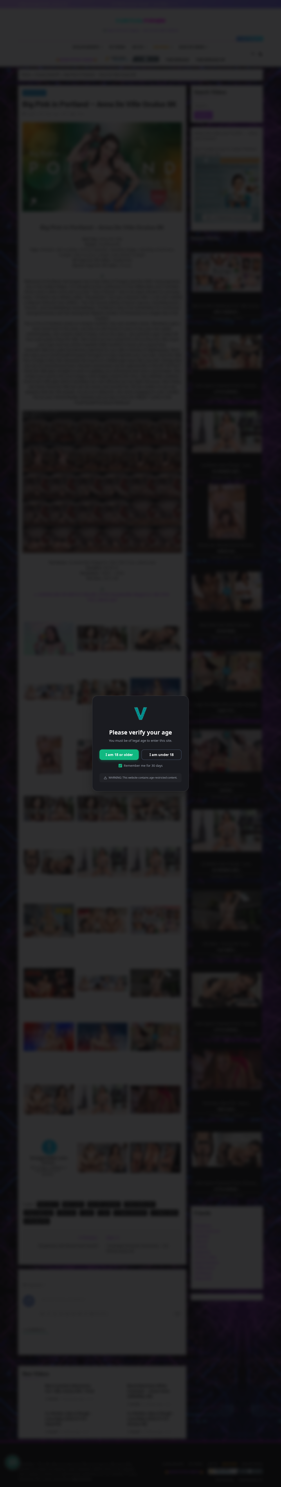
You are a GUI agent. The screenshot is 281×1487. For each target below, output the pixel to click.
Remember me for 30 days (143, 765)
